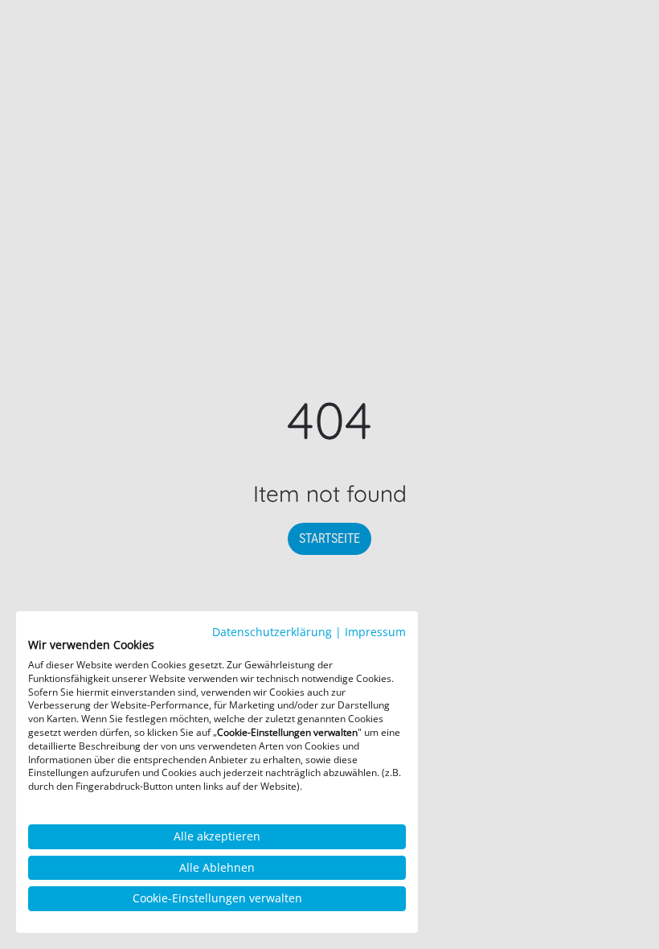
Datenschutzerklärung (272, 631)
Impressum (375, 631)
